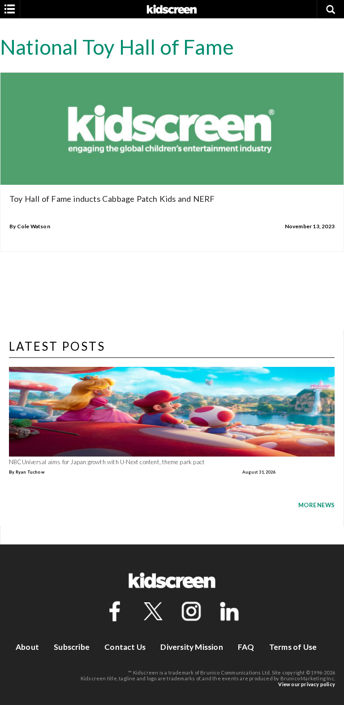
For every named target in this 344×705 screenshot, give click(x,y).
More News (316, 505)
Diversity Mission (191, 647)
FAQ (246, 647)
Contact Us (125, 647)
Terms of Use (293, 647)
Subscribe (72, 647)
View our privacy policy (306, 684)
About (27, 647)
